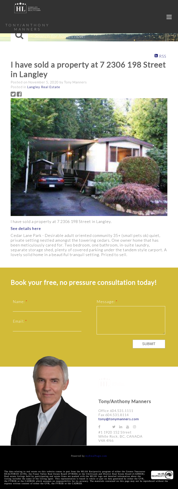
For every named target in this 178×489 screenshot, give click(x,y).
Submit (148, 344)
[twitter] (115, 427)
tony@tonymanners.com (118, 419)
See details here (26, 228)
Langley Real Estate (43, 87)
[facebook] (101, 427)
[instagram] (136, 427)
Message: (106, 301)
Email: (19, 321)
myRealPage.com (96, 455)
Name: (19, 301)
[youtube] (129, 427)
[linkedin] (122, 427)
